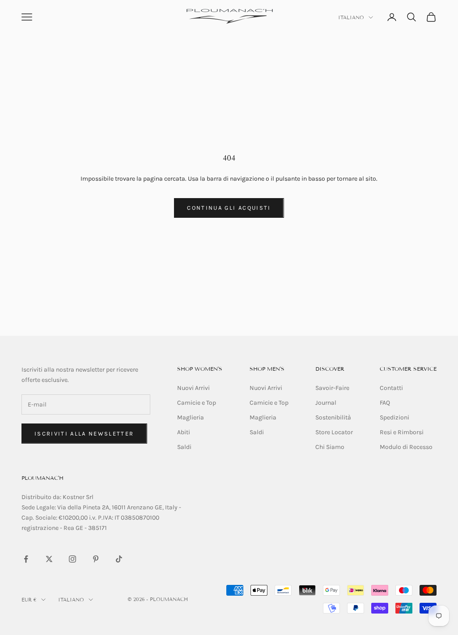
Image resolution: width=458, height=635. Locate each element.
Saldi (184, 447)
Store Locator (334, 432)
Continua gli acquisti (229, 207)
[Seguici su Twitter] (49, 559)
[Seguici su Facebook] (25, 559)
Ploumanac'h (42, 477)
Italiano (351, 17)
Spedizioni (394, 417)
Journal (325, 402)
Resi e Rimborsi (402, 432)
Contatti (391, 388)
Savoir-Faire (332, 388)
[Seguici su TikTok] (118, 559)
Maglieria (190, 417)
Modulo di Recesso (406, 447)
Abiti (183, 432)
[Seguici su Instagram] (72, 559)
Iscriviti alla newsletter (84, 433)
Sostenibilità (333, 417)
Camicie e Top (196, 402)
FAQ (385, 402)
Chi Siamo (329, 447)
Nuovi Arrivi (193, 388)
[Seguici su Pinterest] (95, 559)
